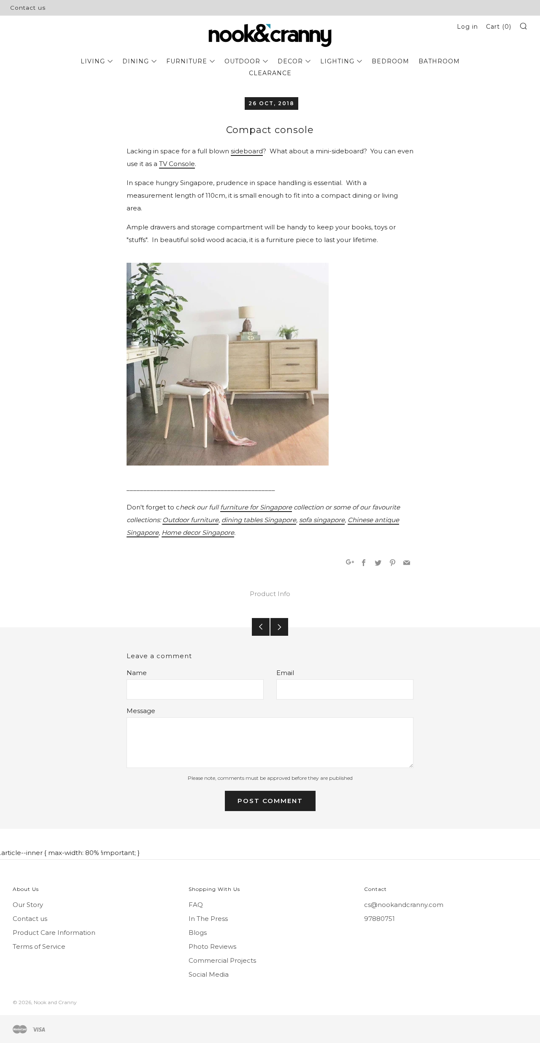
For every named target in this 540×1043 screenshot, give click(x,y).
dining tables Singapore (258, 520)
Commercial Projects (222, 960)
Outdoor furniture (190, 520)
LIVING (93, 61)
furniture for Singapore (256, 507)
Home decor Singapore (198, 532)
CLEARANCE (270, 73)
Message (141, 711)
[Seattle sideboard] (228, 363)
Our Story (28, 905)
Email (285, 673)
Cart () (498, 26)
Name (137, 673)
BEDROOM (390, 61)
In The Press (208, 919)
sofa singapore (322, 520)
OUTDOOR (242, 61)
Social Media (209, 974)
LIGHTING (337, 61)
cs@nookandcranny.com (403, 905)
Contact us (28, 7)
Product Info (270, 594)
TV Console (177, 164)
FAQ (196, 905)
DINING (135, 61)
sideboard (247, 151)
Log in (467, 26)
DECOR (290, 61)
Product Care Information (54, 933)
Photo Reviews (212, 946)
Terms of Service (39, 946)
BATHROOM (439, 61)
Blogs (198, 933)
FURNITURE (186, 61)
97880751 (379, 919)
